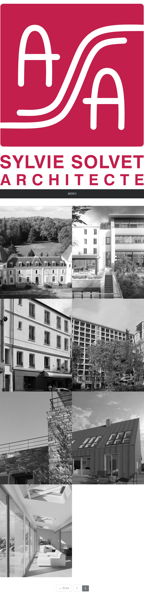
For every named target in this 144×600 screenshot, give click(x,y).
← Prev (64, 588)
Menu (72, 193)
